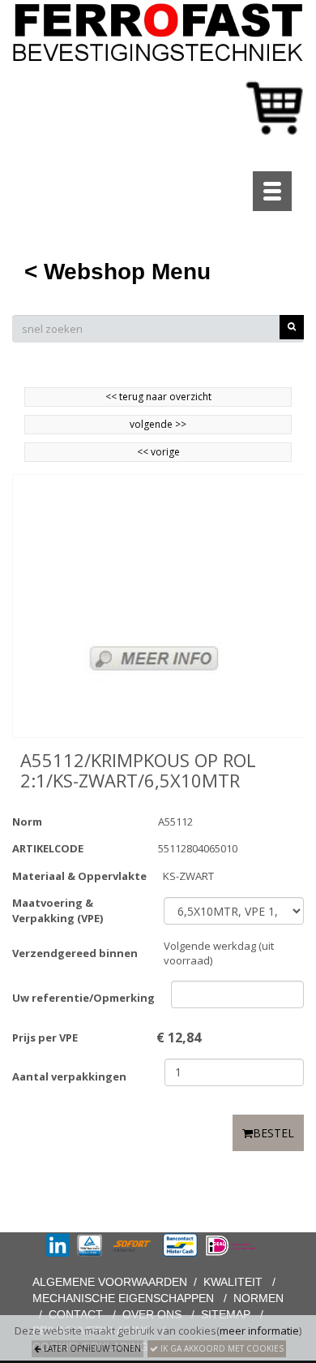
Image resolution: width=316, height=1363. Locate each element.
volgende (158, 424)
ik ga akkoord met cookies (221, 1348)
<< (144, 452)
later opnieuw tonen (91, 1348)
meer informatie (259, 1330)
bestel (273, 1133)
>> (179, 424)
